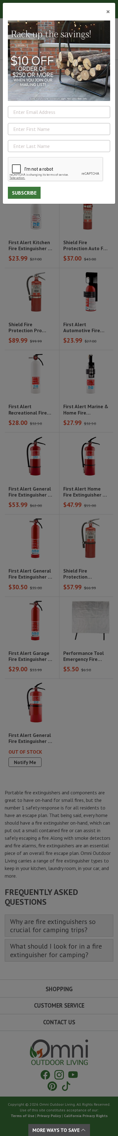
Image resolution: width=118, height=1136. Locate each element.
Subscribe (24, 193)
